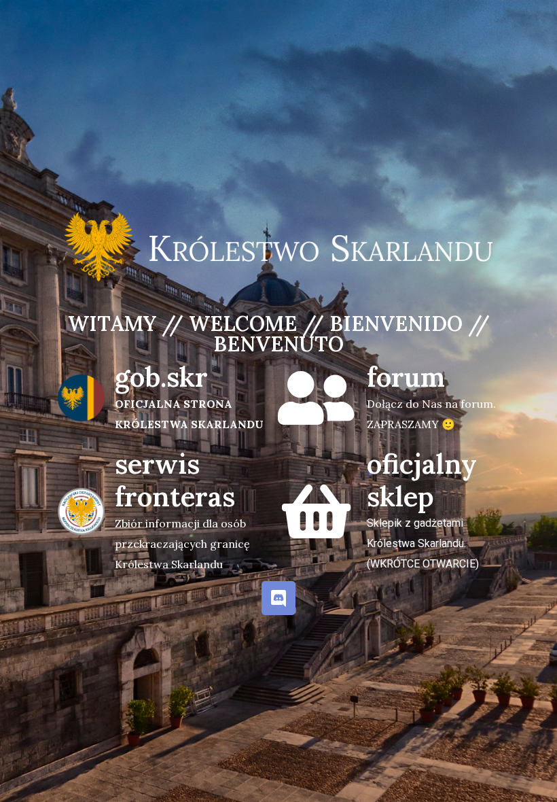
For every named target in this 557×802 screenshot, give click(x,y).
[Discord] (278, 598)
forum (406, 377)
